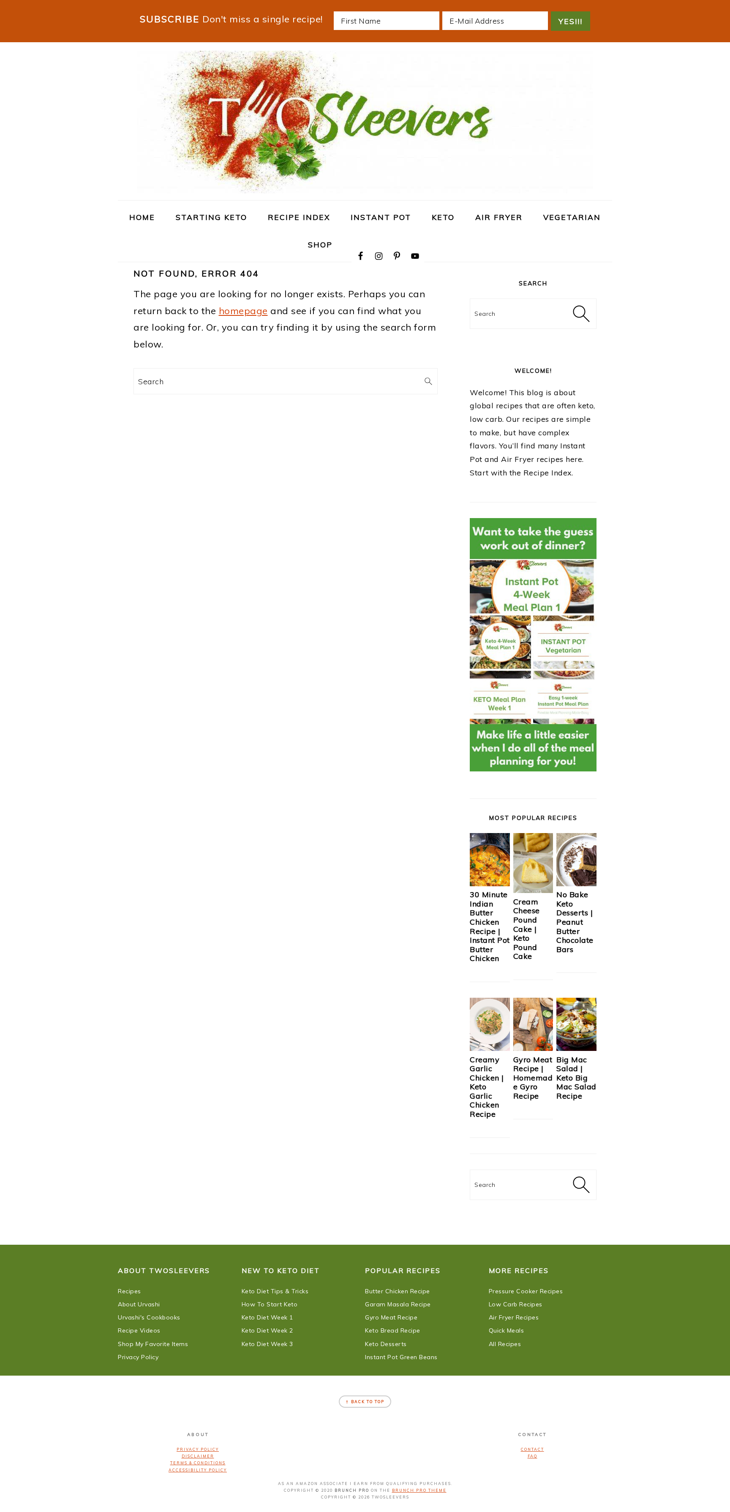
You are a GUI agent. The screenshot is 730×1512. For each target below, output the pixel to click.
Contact (532, 1449)
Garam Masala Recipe (398, 1304)
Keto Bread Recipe (392, 1330)
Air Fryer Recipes (514, 1317)
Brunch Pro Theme (419, 1490)
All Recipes (505, 1344)
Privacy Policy (138, 1357)
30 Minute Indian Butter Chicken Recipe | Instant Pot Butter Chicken (490, 926)
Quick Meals (506, 1330)
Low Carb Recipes (515, 1304)
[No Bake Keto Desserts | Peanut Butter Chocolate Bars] (576, 883)
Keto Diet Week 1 (267, 1317)
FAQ (532, 1456)
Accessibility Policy (198, 1470)
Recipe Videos (139, 1330)
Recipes (129, 1291)
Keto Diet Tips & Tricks (275, 1291)
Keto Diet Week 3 (267, 1344)
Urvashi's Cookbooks (149, 1317)
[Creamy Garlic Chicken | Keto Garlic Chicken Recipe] (490, 1048)
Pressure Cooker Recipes (526, 1291)
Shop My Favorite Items (153, 1344)
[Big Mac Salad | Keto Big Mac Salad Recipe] (576, 1048)
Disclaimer (198, 1456)
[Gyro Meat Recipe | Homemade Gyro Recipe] (533, 1048)
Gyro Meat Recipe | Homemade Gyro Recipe (533, 1078)
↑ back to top (365, 1401)
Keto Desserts (386, 1344)
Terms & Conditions (198, 1462)
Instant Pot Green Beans (401, 1357)
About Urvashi (139, 1304)
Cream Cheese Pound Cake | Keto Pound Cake (526, 929)
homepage (243, 311)
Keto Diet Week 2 (267, 1330)
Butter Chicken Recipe (397, 1291)
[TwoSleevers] (365, 188)
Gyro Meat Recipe (391, 1317)
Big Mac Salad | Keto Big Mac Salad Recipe (576, 1078)
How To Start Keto (270, 1304)
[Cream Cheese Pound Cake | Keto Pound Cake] (533, 890)
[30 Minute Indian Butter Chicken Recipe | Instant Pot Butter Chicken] (490, 883)
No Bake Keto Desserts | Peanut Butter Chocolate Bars (575, 922)
